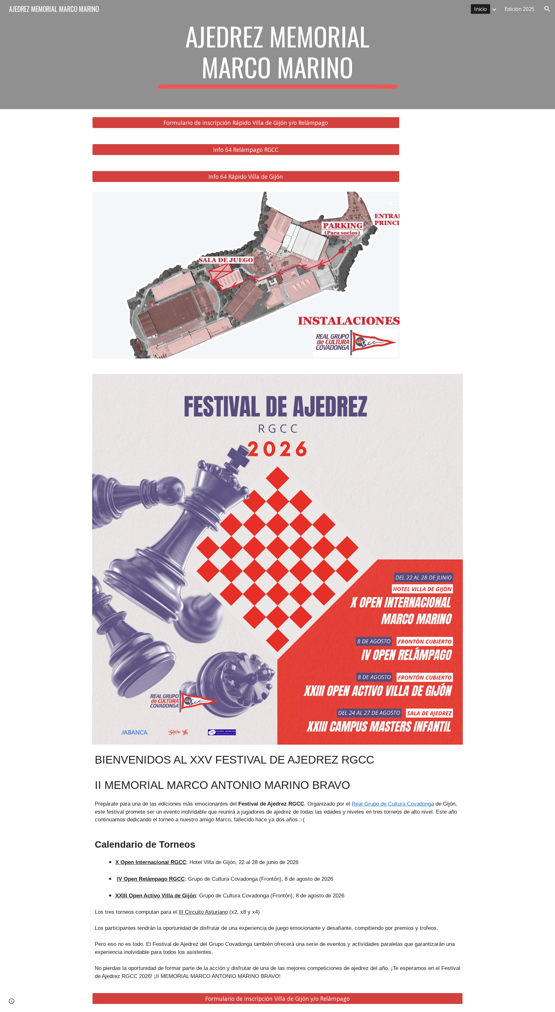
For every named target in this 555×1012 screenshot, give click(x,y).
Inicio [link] (480, 9)
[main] (277, 54)
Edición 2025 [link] (519, 9)
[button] (547, 9)
